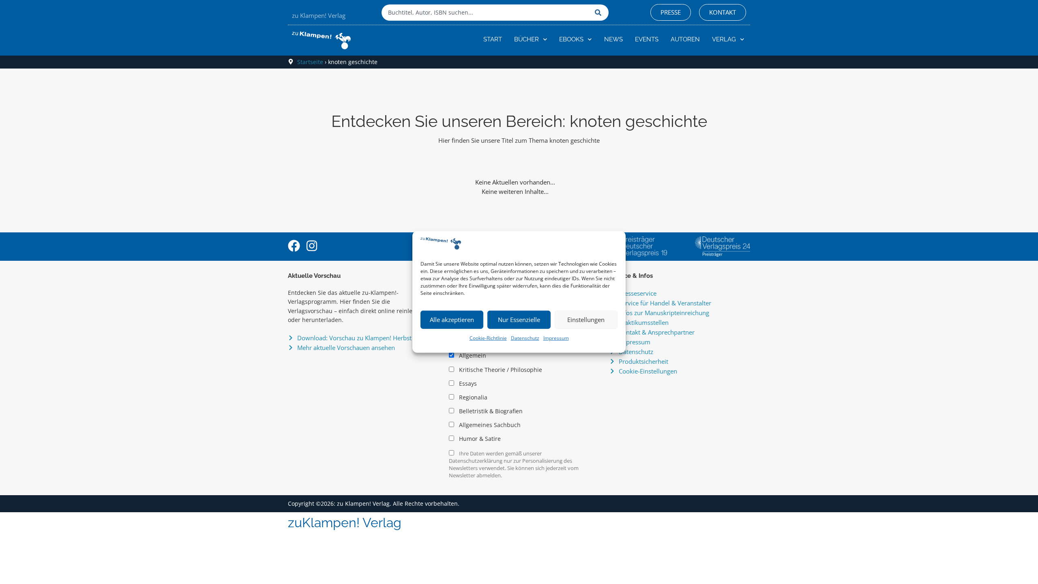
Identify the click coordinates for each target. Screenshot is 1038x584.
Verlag (724, 39)
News (613, 39)
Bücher (526, 39)
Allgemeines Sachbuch (489, 425)
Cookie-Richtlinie (488, 338)
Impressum (556, 338)
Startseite (310, 62)
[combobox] (486, 12)
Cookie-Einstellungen (648, 371)
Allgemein (471, 355)
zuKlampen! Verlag (344, 522)
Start (492, 39)
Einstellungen (586, 320)
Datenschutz (525, 338)
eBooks (571, 39)
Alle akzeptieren (452, 320)
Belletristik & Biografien (490, 411)
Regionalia (472, 397)
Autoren (685, 39)
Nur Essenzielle (519, 320)
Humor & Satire (479, 438)
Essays (467, 383)
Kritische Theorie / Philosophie (499, 370)
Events (646, 39)
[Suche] (600, 12)
